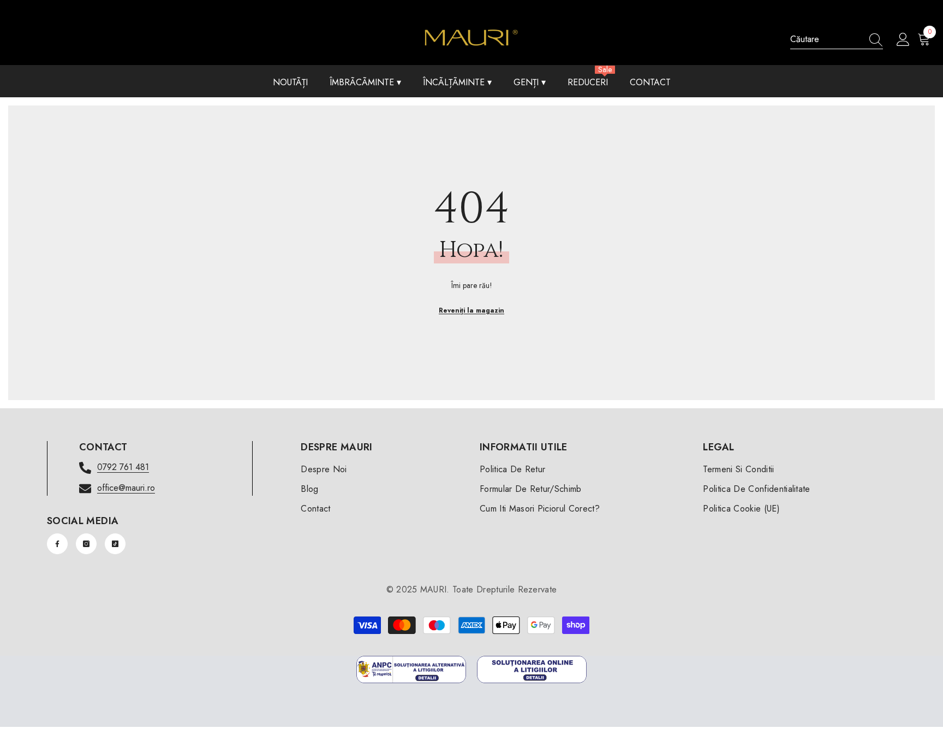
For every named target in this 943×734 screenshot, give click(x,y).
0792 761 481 (123, 467)
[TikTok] (115, 543)
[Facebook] (57, 543)
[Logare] (903, 39)
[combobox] (826, 39)
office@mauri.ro (126, 487)
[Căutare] (836, 39)
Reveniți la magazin (471, 310)
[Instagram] (86, 543)
